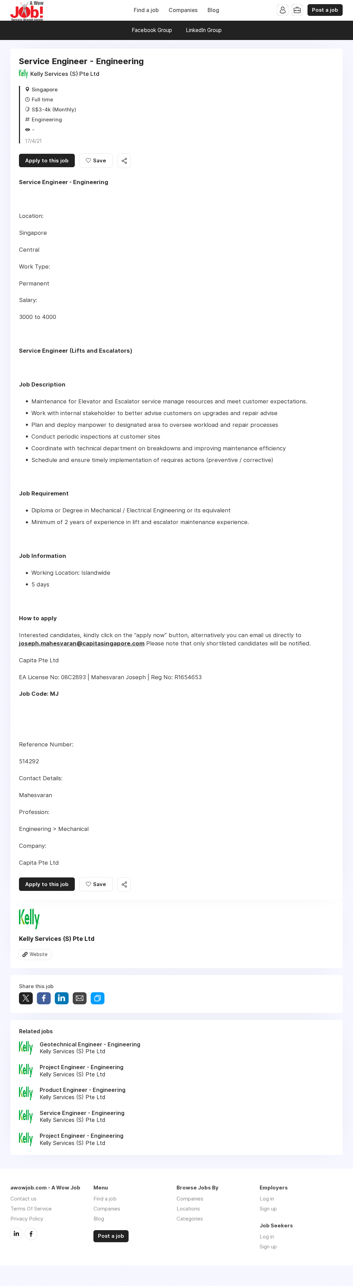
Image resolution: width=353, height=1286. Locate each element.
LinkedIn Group (204, 30)
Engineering (47, 119)
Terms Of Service (31, 1208)
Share (44, 998)
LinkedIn (16, 1234)
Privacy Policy (26, 1218)
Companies (183, 10)
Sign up (268, 1208)
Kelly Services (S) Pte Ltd (64, 73)
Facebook (31, 1234)
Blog (213, 10)
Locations (188, 1208)
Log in (267, 1198)
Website (39, 954)
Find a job (146, 10)
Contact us (23, 1198)
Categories (189, 1218)
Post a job (325, 10)
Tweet (26, 998)
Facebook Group (152, 30)
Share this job (124, 161)
